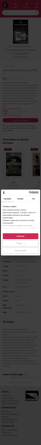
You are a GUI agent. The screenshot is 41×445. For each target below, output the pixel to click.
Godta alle (20, 236)
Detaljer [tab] (20, 199)
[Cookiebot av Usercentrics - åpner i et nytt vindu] (29, 192)
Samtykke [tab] (7, 199)
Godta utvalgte (20, 250)
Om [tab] (33, 199)
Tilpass (19, 243)
